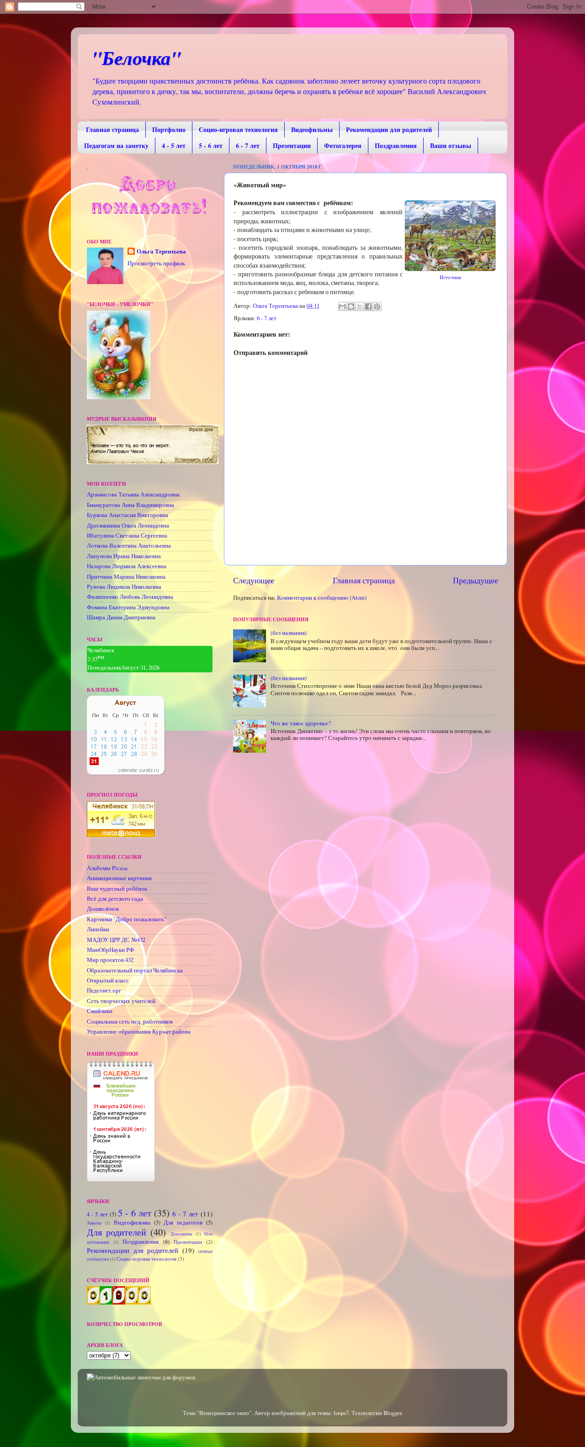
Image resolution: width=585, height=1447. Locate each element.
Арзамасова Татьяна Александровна (133, 494)
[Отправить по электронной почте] (342, 306)
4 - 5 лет (174, 145)
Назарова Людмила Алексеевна (126, 566)
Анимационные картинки (119, 878)
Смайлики (99, 1011)
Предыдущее (475, 580)
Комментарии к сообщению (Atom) (322, 598)
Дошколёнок (103, 909)
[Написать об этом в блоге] (351, 306)
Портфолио (169, 129)
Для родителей (116, 1232)
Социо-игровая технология (238, 129)
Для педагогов (183, 1222)
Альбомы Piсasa (107, 868)
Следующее (253, 580)
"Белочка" (136, 57)
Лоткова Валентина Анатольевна (129, 545)
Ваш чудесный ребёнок (117, 888)
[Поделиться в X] (359, 306)
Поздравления (396, 145)
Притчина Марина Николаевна (126, 577)
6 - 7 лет (248, 145)
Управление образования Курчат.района (139, 1031)
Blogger (392, 1413)
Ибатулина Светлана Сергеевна (127, 535)
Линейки (98, 929)
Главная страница (112, 129)
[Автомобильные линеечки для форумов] (141, 1377)
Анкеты (94, 1223)
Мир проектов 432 (110, 960)
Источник (450, 277)
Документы (181, 1233)
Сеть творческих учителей (121, 1001)
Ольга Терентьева (161, 251)
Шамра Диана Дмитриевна (121, 617)
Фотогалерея (343, 145)
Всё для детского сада (115, 899)
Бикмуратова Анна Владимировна (130, 505)
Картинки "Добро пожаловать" (126, 919)
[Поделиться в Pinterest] (377, 306)
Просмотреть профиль (156, 263)
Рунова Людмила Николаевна (124, 587)
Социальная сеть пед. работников (130, 1021)
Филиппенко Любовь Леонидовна (130, 597)
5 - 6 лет (211, 145)
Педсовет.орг (104, 990)
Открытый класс (108, 980)
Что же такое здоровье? (301, 723)
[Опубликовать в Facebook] (368, 306)
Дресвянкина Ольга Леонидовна (128, 525)
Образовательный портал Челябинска (135, 970)
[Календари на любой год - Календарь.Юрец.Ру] (126, 773)
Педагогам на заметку (116, 145)
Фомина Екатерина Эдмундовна (128, 607)
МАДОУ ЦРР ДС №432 (116, 940)
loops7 (341, 1413)
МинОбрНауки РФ (110, 950)
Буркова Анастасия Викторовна (127, 515)
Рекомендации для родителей (389, 129)
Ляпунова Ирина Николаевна (124, 556)
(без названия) (289, 633)
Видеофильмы (312, 129)
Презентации (292, 145)
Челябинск (100, 650)
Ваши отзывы (450, 145)
